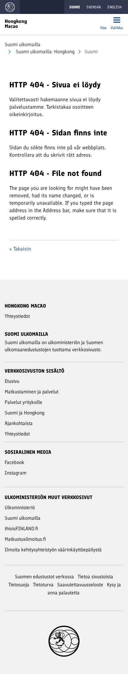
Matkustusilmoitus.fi (25, 539)
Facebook (14, 462)
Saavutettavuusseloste (80, 585)
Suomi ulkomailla (22, 44)
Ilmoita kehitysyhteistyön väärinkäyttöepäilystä (53, 550)
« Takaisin (20, 249)
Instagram (15, 473)
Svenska (93, 7)
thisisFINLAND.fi (21, 529)
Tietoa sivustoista (95, 577)
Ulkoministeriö (20, 507)
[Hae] (103, 20)
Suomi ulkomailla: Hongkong (45, 52)
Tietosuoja (18, 585)
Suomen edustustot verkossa (44, 577)
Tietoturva (43, 585)
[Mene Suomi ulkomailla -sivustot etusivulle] (10, 7)
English (114, 7)
